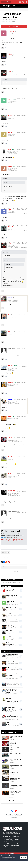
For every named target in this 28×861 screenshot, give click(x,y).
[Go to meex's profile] (2, 150)
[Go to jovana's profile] (2, 133)
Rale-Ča (7, 627)
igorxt (5, 693)
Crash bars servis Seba (11, 667)
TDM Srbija (9, 636)
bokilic (7, 725)
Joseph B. (10, 365)
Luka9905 (8, 596)
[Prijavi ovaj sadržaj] (24, 34)
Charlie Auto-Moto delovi (12, 683)
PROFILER (10, 456)
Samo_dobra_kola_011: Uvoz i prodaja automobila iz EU (12, 675)
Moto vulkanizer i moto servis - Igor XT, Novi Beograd (11, 691)
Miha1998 (8, 604)
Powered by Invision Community (14, 819)
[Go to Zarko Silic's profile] (2, 31)
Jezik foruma (8, 814)
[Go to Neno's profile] (2, 71)
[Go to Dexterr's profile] (2, 297)
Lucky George (7, 719)
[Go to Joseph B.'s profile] (2, 366)
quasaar (7, 621)
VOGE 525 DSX (9, 630)
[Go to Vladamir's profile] (2, 383)
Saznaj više (12, 800)
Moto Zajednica (8, 5)
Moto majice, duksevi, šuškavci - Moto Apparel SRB (12, 716)
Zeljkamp (8, 663)
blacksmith (8, 657)
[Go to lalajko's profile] (2, 400)
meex (9, 149)
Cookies (19, 815)
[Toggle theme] (21, 732)
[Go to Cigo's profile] (2, 315)
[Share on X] (2, 562)
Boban (9, 54)
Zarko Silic (10, 20)
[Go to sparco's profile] (2, 438)
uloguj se (3, 537)
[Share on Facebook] (4, 562)
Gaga (9, 210)
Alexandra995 (9, 684)
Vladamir (10, 382)
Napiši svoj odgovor (14, 26)
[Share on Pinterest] (9, 562)
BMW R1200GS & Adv (11, 607)
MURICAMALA (9, 638)
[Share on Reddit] (6, 562)
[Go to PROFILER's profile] (2, 457)
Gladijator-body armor (11, 626)
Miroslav (10, 115)
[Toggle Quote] (3, 79)
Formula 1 (8, 613)
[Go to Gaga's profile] (2, 210)
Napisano (22, 31)
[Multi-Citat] (2, 48)
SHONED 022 (11, 490)
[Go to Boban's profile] (2, 54)
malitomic (8, 592)
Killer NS (10, 331)
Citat (6, 47)
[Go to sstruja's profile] (2, 167)
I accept (24, 857)
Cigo (8, 314)
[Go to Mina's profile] (2, 474)
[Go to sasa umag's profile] (2, 227)
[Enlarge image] (13, 157)
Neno (9, 71)
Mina (9, 473)
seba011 (8, 669)
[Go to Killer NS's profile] (2, 332)
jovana (9, 132)
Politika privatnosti (17, 814)
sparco (9, 437)
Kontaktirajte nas (11, 815)
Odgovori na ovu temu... (10, 547)
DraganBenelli (9, 632)
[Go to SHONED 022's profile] (2, 491)
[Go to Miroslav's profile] (2, 116)
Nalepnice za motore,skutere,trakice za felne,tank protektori (12, 700)
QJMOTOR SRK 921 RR (11, 595)
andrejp (9, 99)
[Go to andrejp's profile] (2, 99)
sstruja (9, 166)
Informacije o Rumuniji (11, 619)
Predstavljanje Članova (8, 21)
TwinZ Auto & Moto (11, 661)
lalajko (7, 609)
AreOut (9, 416)
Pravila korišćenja (9, 859)
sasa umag (10, 227)
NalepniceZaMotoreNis (9, 702)
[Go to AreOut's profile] (2, 417)
